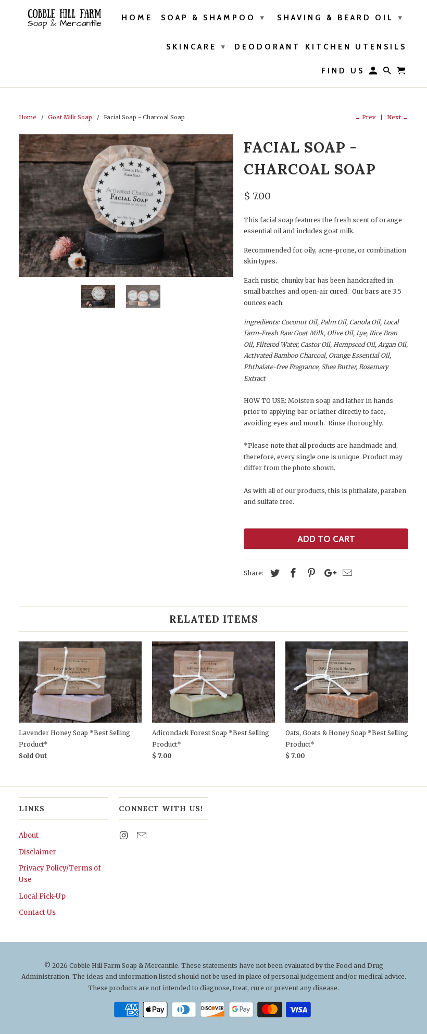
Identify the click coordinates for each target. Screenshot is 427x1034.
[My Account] (374, 73)
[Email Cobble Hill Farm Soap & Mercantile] (142, 835)
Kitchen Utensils (356, 47)
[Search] (388, 73)
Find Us (343, 71)
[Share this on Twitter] (273, 573)
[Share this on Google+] (327, 573)
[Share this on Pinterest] (310, 573)
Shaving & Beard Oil (340, 17)
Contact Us (37, 912)
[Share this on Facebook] (291, 573)
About (29, 835)
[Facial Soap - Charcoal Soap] (126, 205)
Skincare (196, 47)
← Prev (365, 117)
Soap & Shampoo (213, 17)
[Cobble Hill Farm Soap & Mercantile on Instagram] (124, 835)
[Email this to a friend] (345, 573)
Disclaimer (37, 852)
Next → (397, 117)
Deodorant (267, 47)
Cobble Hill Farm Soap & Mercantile (123, 965)
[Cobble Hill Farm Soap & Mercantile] (63, 19)
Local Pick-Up (42, 896)
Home (137, 18)
